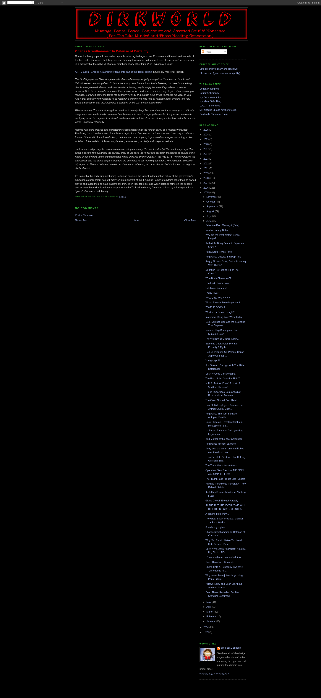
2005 (206, 192)
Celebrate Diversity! (216, 288)
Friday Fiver (211, 292)
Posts (207, 51)
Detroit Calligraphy (209, 93)
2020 (206, 144)
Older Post (190, 220)
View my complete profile (214, 674)
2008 (206, 178)
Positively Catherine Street (214, 114)
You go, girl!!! (212, 360)
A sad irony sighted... (216, 527)
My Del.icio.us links (210, 97)
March (210, 611)
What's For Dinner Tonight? (219, 312)
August (210, 211)
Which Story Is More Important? (222, 302)
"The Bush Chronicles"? (218, 278)
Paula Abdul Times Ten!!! (219, 251)
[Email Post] (127, 197)
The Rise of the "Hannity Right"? (222, 378)
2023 (206, 139)
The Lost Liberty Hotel (217, 283)
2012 (206, 163)
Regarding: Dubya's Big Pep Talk (223, 256)
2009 (206, 173)
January (211, 621)
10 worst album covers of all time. (223, 557)
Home (136, 220)
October (211, 201)
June (209, 221)
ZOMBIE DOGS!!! (215, 307)
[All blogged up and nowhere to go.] (218, 109)
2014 (206, 154)
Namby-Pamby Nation (217, 230)
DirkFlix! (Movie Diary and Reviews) (219, 68)
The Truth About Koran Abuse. (221, 465)
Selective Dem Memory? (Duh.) (222, 225)
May (209, 602)
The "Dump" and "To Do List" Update (225, 478)
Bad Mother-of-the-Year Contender (223, 439)
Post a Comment (84, 215)
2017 (206, 149)
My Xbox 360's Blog (210, 101)
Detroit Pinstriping (209, 88)
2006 (206, 187)
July (209, 216)
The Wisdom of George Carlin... (222, 338)
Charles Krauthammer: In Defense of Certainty (111, 51)
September (212, 206)
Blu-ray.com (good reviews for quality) (220, 73)
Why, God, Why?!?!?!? (217, 297)
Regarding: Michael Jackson (220, 443)
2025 (206, 129)
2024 (206, 134)
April (209, 606)
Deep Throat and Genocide (219, 562)
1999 (206, 632)
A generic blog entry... (217, 513)
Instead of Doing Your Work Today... (224, 317)
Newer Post (81, 220)
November (212, 196)
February (211, 616)
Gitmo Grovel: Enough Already (221, 500)
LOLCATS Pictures (210, 105)
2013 (206, 158)
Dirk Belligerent (231, 648)
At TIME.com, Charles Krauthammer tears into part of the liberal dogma (113, 71)
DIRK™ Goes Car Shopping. (220, 373)
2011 (206, 168)
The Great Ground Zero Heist (221, 400)
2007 (206, 183)
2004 (206, 627)
